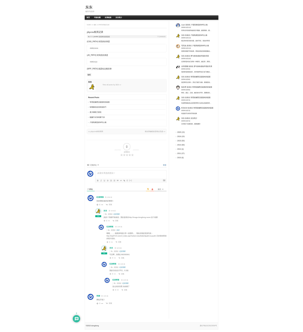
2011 (179, 153)
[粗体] (97, 180)
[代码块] (121, 180)
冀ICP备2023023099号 (208, 326)
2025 (179, 132)
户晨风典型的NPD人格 (98, 122)
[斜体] (101, 180)
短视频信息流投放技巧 (98, 107)
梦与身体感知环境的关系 (200, 56)
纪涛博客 (100, 197)
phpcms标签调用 (95, 131)
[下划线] (104, 180)
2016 (179, 136)
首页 (88, 17)
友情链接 (108, 17)
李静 (98, 296)
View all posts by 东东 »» (112, 85)
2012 (179, 149)
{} (127, 180)
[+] (130, 180)
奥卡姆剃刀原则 (95, 112)
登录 (164, 165)
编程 (95, 24)
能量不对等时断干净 (97, 117)
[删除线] (107, 180)
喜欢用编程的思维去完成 (155, 131)
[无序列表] (114, 180)
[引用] (117, 180)
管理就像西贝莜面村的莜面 (100, 102)
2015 (179, 141)
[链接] (124, 180)
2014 (179, 145)
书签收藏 (97, 17)
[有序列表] (111, 180)
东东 (88, 7)
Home (89, 24)
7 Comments (161, 36)
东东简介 (119, 17)
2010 (179, 158)
